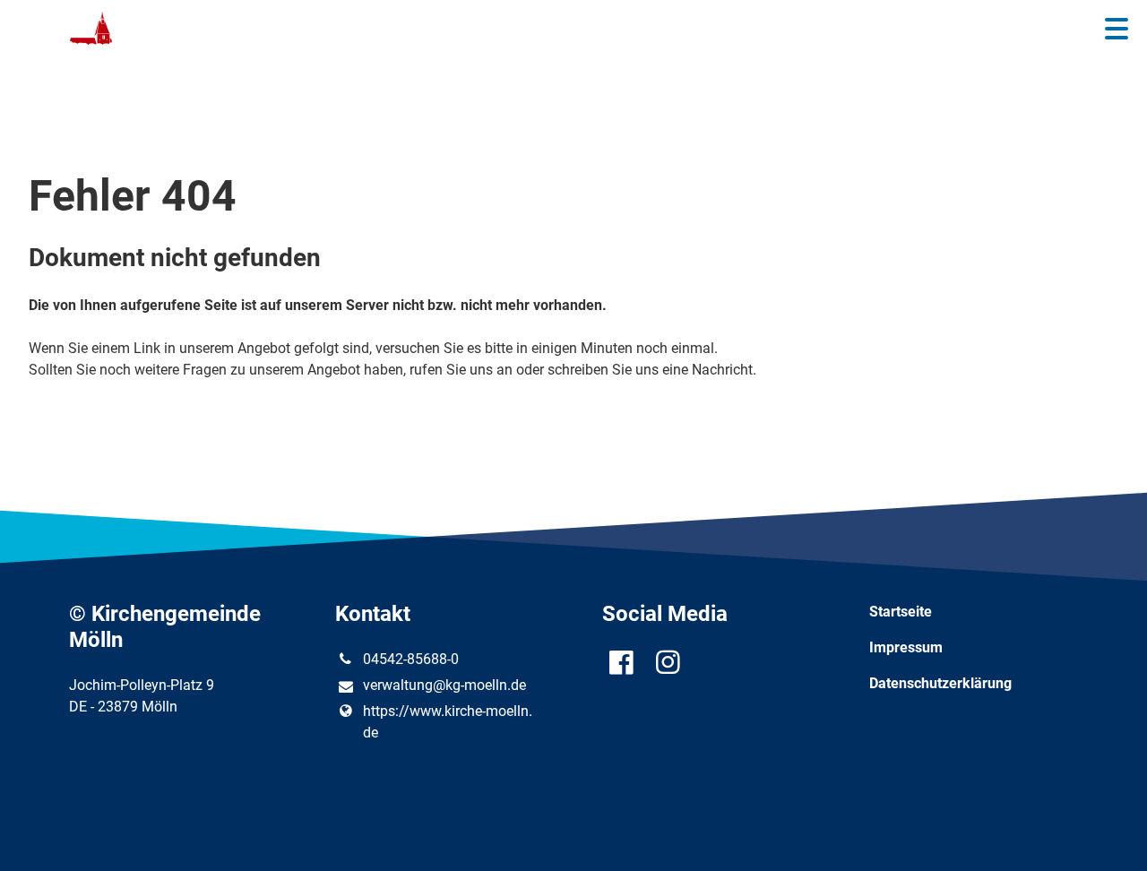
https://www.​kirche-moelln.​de (447, 722)
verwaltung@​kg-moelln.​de (444, 685)
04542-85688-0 (411, 659)
